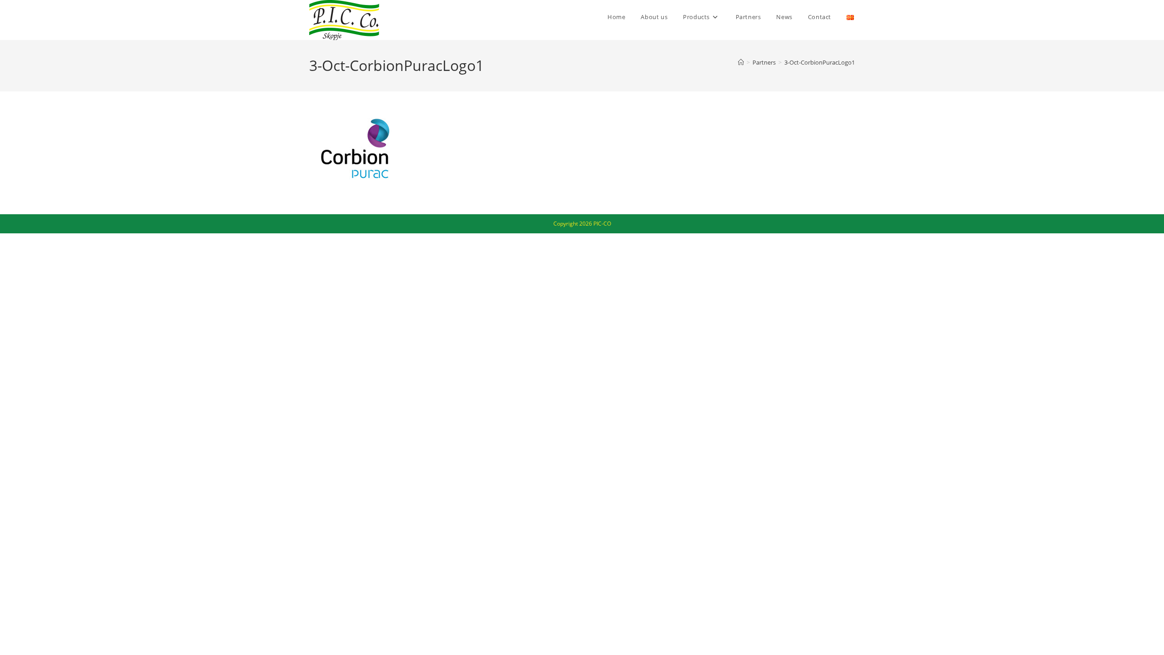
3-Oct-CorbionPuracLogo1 (819, 62)
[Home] (741, 62)
